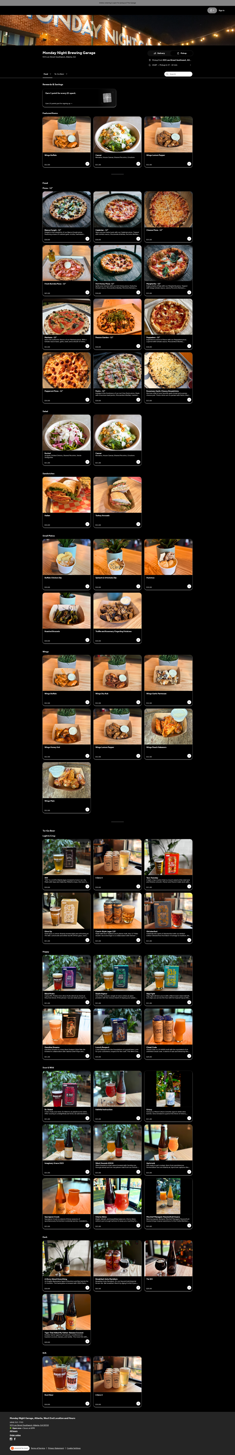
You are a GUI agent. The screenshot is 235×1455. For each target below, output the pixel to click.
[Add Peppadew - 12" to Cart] (189, 346)
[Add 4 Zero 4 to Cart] (138, 886)
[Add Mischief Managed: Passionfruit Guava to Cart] (189, 1225)
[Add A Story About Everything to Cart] (87, 1288)
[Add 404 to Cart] (87, 886)
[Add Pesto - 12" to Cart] (138, 400)
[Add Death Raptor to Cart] (138, 1002)
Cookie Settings (74, 1448)
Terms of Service (38, 1448)
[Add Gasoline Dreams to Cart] (87, 1056)
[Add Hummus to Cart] (189, 586)
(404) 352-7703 (16, 1422)
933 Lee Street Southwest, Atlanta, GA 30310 (29, 1425)
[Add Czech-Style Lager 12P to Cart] (138, 940)
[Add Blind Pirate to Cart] (87, 1002)
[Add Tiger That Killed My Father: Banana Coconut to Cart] (87, 1341)
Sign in (221, 10)
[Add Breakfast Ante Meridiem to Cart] (138, 1288)
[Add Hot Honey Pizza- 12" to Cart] (138, 292)
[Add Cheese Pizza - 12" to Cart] (189, 239)
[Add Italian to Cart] (87, 524)
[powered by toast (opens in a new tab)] (20, 1448)
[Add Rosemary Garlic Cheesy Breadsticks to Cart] (189, 400)
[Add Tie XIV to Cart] (189, 1288)
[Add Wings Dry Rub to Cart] (138, 702)
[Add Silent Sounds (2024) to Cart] (138, 1172)
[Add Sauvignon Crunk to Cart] (87, 1225)
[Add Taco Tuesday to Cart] (189, 886)
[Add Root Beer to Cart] (87, 1403)
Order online (15, 1435)
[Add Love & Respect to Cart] (138, 1056)
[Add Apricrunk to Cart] (189, 1172)
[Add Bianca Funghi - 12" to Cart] (87, 239)
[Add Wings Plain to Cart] (87, 809)
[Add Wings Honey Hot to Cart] (87, 756)
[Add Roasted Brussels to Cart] (87, 640)
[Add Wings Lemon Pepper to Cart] (189, 164)
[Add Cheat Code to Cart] (189, 1056)
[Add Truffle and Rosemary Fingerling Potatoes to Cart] (138, 640)
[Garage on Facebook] (14, 1439)
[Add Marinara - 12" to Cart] (87, 346)
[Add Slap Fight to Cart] (189, 1002)
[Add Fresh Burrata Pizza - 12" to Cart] (87, 292)
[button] (48, 74)
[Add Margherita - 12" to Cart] (189, 292)
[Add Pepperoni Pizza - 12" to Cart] (87, 400)
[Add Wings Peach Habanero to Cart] (189, 756)
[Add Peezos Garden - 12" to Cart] (138, 346)
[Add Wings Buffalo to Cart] (87, 164)
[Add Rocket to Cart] (87, 462)
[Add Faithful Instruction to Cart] (138, 1118)
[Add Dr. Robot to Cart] (87, 1118)
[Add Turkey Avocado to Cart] (138, 524)
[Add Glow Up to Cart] (87, 940)
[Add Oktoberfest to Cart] (189, 940)
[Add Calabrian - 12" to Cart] (138, 239)
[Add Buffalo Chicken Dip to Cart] (87, 586)
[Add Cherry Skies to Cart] (138, 1225)
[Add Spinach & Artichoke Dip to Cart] (138, 586)
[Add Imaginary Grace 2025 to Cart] (87, 1172)
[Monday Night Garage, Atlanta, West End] (15, 10)
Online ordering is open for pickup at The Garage (117, 3)
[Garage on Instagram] (11, 1439)
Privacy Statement (56, 1448)
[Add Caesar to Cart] (138, 164)
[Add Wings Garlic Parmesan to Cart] (189, 702)
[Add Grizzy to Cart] (189, 1118)
